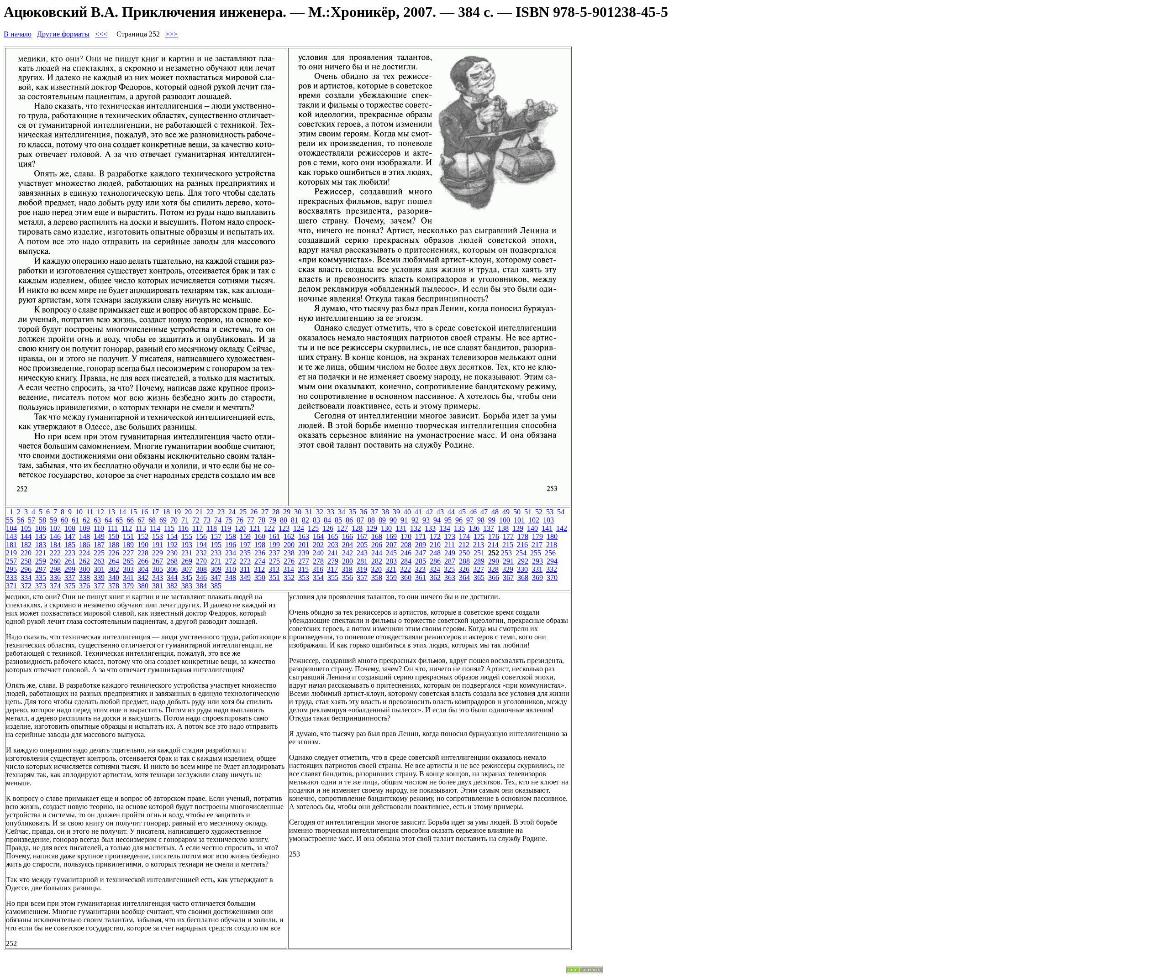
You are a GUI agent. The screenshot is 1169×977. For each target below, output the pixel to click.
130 (386, 528)
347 (216, 577)
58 (42, 520)
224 (84, 553)
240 (318, 553)
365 (479, 577)
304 (142, 569)
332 (551, 569)
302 (113, 569)
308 (201, 569)
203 (332, 545)
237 (274, 553)
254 (521, 553)
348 (230, 577)
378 (113, 586)
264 (113, 561)
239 (303, 553)
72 (196, 520)
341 (128, 577)
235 (245, 553)
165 (332, 536)
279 (332, 561)
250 (464, 553)
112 (126, 528)
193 (186, 545)
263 (99, 561)
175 (479, 536)
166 (347, 536)
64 (108, 520)
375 (69, 586)
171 (420, 536)
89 (382, 520)
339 (99, 577)
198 (259, 545)
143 (11, 536)
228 (142, 553)
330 (522, 569)
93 (426, 520)
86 (349, 520)
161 (274, 536)
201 (303, 545)
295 (11, 569)
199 (274, 545)
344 (172, 577)
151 (128, 536)
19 (177, 512)
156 (201, 536)
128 (357, 528)
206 (376, 545)
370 (552, 577)
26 (254, 512)
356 (347, 577)
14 (122, 512)
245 (391, 553)
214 (493, 545)
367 (508, 577)
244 (376, 553)
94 (437, 520)
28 (275, 512)
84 (327, 520)
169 (391, 536)
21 (199, 512)
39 (396, 512)
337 (69, 577)
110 (99, 528)
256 (550, 553)
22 (210, 512)
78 (261, 520)
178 (522, 536)
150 (113, 536)
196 (230, 545)
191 (157, 545)
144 (26, 536)
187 (99, 545)
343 (157, 577)
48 (495, 512)
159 (245, 536)
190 (142, 545)
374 (55, 586)
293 (537, 561)
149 (99, 536)
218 (551, 545)
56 (20, 520)
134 (444, 528)
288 (464, 561)
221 (40, 553)
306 (172, 569)
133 (430, 528)
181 (11, 545)
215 (507, 545)
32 (319, 512)
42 (429, 512)
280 (347, 561)
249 (449, 553)
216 (522, 545)
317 (332, 569)
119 (226, 528)
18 (166, 512)
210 (435, 545)
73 (207, 520)
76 (239, 520)
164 (318, 536)
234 (230, 553)
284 (405, 561)
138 (503, 528)
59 (53, 520)
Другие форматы (63, 34)
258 (26, 561)
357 (362, 577)
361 (420, 577)
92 (415, 520)
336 (55, 577)
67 (141, 520)
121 (254, 528)
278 (318, 561)
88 (371, 520)
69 (163, 520)
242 (347, 553)
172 (435, 536)
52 (538, 512)
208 (405, 545)
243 (362, 553)
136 (474, 528)
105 (26, 528)
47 (484, 512)
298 (55, 569)
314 (288, 569)
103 (548, 520)
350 (259, 577)
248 (435, 553)
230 (172, 553)
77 (250, 520)
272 (230, 561)
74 (217, 520)
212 (463, 545)
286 (435, 561)
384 (201, 586)
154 (172, 536)
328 (493, 569)
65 (119, 520)
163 (303, 536)
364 (464, 577)
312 (259, 569)
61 (75, 520)
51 (528, 512)
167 (362, 536)
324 (434, 569)
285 (420, 561)
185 (69, 545)
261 (69, 561)
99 (491, 520)
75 (228, 520)
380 (142, 586)
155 (186, 536)
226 (113, 553)
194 (201, 545)
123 (284, 528)
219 (11, 553)
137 (488, 528)
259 (40, 561)
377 (99, 586)
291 (508, 561)
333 (11, 577)
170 (405, 536)
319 (361, 569)
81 (294, 520)
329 (507, 569)
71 (185, 520)
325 (449, 569)
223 (69, 553)
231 (186, 553)
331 (537, 569)
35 (352, 512)
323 (420, 569)
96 (459, 520)
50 (517, 512)
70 (174, 520)
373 (40, 586)
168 (376, 536)
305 (157, 569)
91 (404, 520)
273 (245, 561)
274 (259, 561)
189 (128, 545)
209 (420, 545)
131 (400, 528)
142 (561, 528)
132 (415, 528)
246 (405, 553)
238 (289, 553)
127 (342, 528)
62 (86, 520)
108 (69, 528)
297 (40, 569)
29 (286, 512)
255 (535, 553)
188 (113, 545)
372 (26, 586)
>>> (171, 34)
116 (183, 528)
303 (128, 569)
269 (186, 561)
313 (274, 569)
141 (547, 528)
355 (332, 577)
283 (391, 561)
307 (186, 569)
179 (537, 536)
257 (11, 561)
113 (141, 528)
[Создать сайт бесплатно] (584, 971)
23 (221, 512)
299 (69, 569)
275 (274, 561)
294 (552, 561)
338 (84, 577)
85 (338, 520)
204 (347, 545)
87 (360, 520)
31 (308, 512)
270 (201, 561)
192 (172, 545)
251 (479, 553)
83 (316, 520)
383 (186, 586)
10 (79, 512)
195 (216, 545)
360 (405, 577)
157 (216, 536)
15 (133, 512)
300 (84, 569)
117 (197, 528)
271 (216, 561)
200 (289, 545)
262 (84, 561)
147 (69, 536)
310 (230, 569)
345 (186, 577)
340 (113, 577)
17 (155, 512)
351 (274, 577)
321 (390, 569)
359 (391, 577)
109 (84, 528)
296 (26, 569)
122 (269, 528)
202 (318, 545)
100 (504, 520)
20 (188, 512)
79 (272, 520)
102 (533, 520)
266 (142, 561)
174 (464, 536)
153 (157, 536)
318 (347, 569)
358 (376, 577)
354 (318, 577)
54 (560, 512)
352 (289, 577)
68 (152, 520)
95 (448, 520)
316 (317, 569)
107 (55, 528)
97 (470, 520)
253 (506, 553)
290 (493, 561)
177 (508, 536)
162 (289, 536)
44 (451, 512)
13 (111, 512)
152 (142, 536)
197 (245, 545)
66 (130, 520)
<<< (101, 34)
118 (211, 528)
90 (393, 520)
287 (449, 561)
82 (305, 520)
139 (517, 528)
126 (327, 528)
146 (55, 536)
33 (330, 512)
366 (493, 577)
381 (157, 586)
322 (405, 569)
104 (11, 528)
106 (40, 528)
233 (216, 553)
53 (549, 512)
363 (449, 577)
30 (297, 512)
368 (522, 577)
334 (26, 577)
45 (462, 512)
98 (480, 520)
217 (537, 545)
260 (55, 561)
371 (11, 586)
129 (371, 528)
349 (245, 577)
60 (64, 520)
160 (259, 536)
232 (201, 553)
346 (201, 577)
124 (298, 528)
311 (245, 569)
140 (532, 528)
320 (376, 569)
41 (418, 512)
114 (155, 528)
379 (128, 586)
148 (84, 536)
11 (89, 512)
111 (113, 528)
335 (40, 577)
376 (84, 586)
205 (362, 545)
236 (259, 553)
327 (478, 569)
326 (463, 569)
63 (97, 520)
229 (157, 553)
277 (303, 561)
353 (303, 577)
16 (144, 512)
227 (128, 553)
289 (479, 561)
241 (332, 553)
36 (363, 512)
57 (31, 520)
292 (522, 561)
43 (440, 512)
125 (313, 528)
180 (552, 536)
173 (449, 536)
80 (283, 520)
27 (265, 512)
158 (230, 536)
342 (142, 577)
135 (459, 528)
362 (435, 577)
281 (362, 561)
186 (84, 545)
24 (232, 512)
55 (9, 520)
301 (99, 569)
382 (172, 586)
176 (493, 536)
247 (420, 553)
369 (537, 577)
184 (55, 545)
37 (374, 512)
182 (26, 545)
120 (240, 528)
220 (26, 553)
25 (243, 512)
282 (376, 561)
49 (506, 512)
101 (519, 520)
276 (289, 561)
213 (478, 545)
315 (303, 569)
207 (391, 545)
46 (473, 512)
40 (407, 512)
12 (100, 512)
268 (172, 561)
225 (99, 553)
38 (385, 512)
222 (55, 553)
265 (128, 561)
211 (449, 545)
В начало (18, 34)
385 (216, 586)
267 (157, 561)
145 (40, 536)
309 (216, 569)
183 (40, 545)
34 (341, 512)
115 (169, 528)
